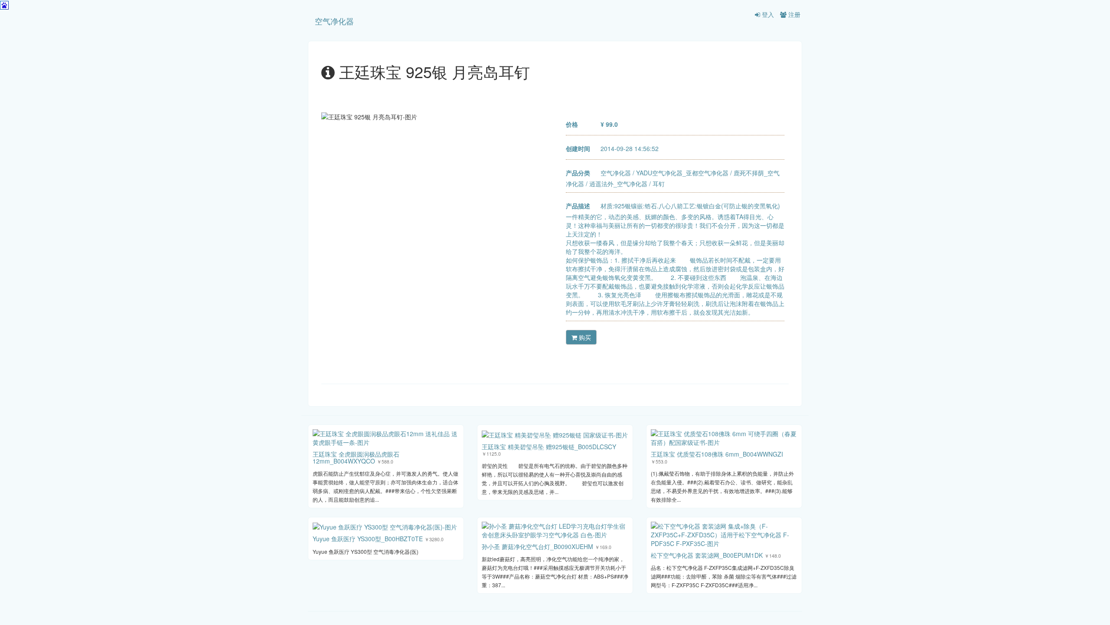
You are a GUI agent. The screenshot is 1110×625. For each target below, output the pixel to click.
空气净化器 (334, 20)
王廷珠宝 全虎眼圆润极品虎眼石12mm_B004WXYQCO (356, 457)
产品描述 (578, 205)
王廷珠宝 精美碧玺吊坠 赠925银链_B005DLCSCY (549, 446)
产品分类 (578, 172)
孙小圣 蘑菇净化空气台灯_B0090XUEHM (537, 546)
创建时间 (578, 148)
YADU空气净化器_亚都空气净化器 (682, 172)
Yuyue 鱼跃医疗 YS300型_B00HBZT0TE (368, 538)
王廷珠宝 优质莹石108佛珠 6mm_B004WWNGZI (717, 454)
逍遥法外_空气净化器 (618, 183)
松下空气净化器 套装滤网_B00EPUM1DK (707, 555)
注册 (793, 14)
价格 (572, 124)
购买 (584, 337)
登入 (767, 14)
